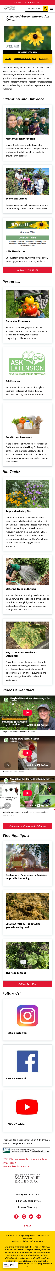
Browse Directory (27, 1207)
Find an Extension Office (27, 1200)
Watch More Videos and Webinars (27, 826)
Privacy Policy (36, 1241)
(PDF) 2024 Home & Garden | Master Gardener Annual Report (25, 1161)
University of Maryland (27, 3)
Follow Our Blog (27, 984)
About (8, 59)
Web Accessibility (20, 1241)
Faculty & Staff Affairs (27, 1194)
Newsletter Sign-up (27, 269)
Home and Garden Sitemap (16, 1166)
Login (27, 1225)
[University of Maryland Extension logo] (9, 8)
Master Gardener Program (25, 59)
